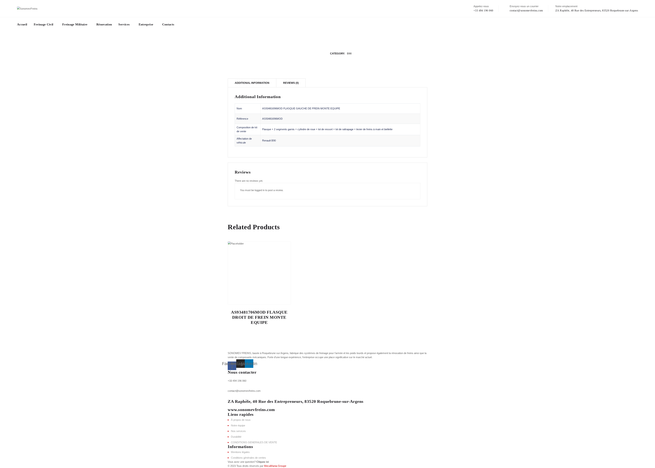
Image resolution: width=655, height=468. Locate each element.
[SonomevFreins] (27, 8)
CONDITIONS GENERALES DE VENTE (254, 442)
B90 (349, 53)
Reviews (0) (291, 82)
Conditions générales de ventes (248, 457)
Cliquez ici (262, 461)
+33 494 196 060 (483, 10)
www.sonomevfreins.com (251, 409)
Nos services (238, 431)
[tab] (252, 82)
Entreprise (146, 24)
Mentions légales (240, 452)
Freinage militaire (74, 24)
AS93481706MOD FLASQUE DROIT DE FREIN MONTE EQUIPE (259, 317)
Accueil (22, 24)
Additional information (252, 82)
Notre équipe (238, 425)
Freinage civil (43, 24)
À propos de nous (241, 419)
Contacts (168, 24)
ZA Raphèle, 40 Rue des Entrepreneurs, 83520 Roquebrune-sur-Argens (596, 10)
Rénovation (104, 24)
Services (124, 24)
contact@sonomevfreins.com (526, 10)
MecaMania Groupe (275, 465)
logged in (260, 190)
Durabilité (236, 436)
